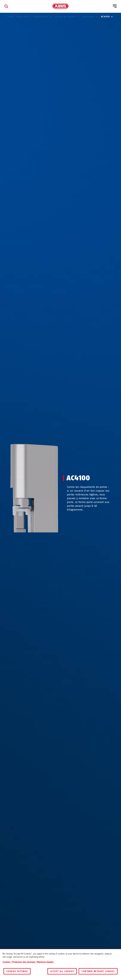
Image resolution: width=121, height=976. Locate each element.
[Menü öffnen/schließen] (114, 6)
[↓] (40, 538)
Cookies (6, 962)
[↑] (28, 538)
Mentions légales (45, 962)
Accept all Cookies (62, 971)
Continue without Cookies (98, 971)
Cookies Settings (17, 971)
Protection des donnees (23, 962)
